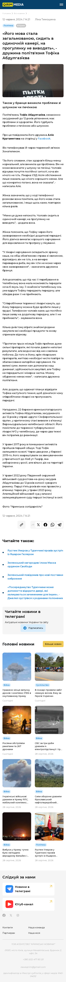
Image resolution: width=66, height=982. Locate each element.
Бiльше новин (53, 644)
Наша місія (34, 933)
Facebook (44, 138)
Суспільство (42, 685)
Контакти (7, 927)
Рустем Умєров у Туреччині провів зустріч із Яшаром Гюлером (35, 552)
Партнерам (8, 933)
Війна (7, 685)
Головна (6, 13)
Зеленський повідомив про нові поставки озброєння (35, 577)
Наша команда (36, 927)
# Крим (21, 25)
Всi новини (19, 13)
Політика (8, 25)
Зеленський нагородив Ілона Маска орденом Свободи (32, 564)
